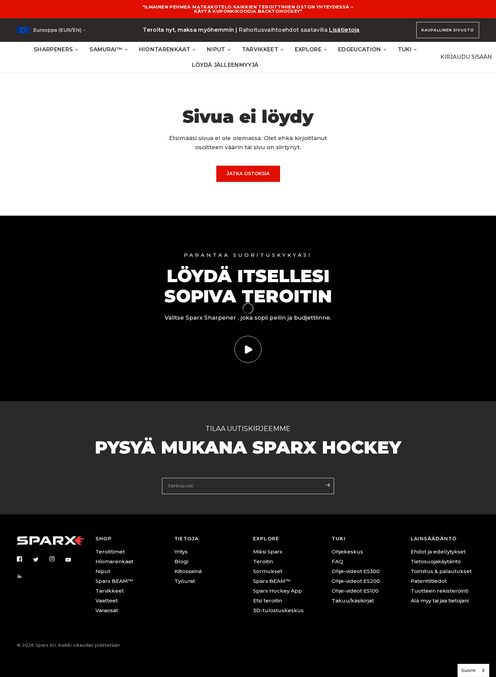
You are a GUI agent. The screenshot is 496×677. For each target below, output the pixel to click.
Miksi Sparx (267, 551)
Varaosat (106, 610)
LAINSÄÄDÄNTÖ (434, 538)
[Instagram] (56, 558)
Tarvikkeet (109, 591)
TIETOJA (186, 538)
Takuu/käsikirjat (353, 600)
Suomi (468, 670)
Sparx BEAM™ (114, 581)
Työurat (184, 581)
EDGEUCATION (359, 49)
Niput (102, 571)
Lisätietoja (344, 30)
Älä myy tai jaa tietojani (440, 600)
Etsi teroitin (267, 600)
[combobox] (473, 670)
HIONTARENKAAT (164, 49)
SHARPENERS (53, 49)
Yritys (181, 551)
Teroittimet (110, 551)
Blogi (181, 561)
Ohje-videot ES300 (356, 571)
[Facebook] (24, 558)
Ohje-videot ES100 (355, 591)
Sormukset (267, 571)
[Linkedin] (24, 576)
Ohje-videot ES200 (356, 581)
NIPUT (216, 49)
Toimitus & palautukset (441, 571)
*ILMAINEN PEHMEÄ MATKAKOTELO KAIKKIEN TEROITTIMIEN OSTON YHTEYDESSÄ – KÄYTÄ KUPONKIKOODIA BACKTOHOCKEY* (248, 9)
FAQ (337, 561)
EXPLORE (308, 49)
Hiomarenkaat (114, 561)
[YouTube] (72, 559)
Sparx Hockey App (277, 591)
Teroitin (263, 561)
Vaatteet (106, 600)
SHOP (103, 538)
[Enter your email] (327, 485)
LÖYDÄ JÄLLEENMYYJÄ (225, 65)
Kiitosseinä (188, 571)
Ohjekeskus (347, 551)
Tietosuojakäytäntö (436, 561)
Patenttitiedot (429, 581)
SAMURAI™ (105, 49)
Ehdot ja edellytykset (438, 551)
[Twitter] (40, 559)
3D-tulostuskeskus (278, 610)
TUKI (405, 49)
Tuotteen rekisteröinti (439, 591)
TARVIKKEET (260, 49)
